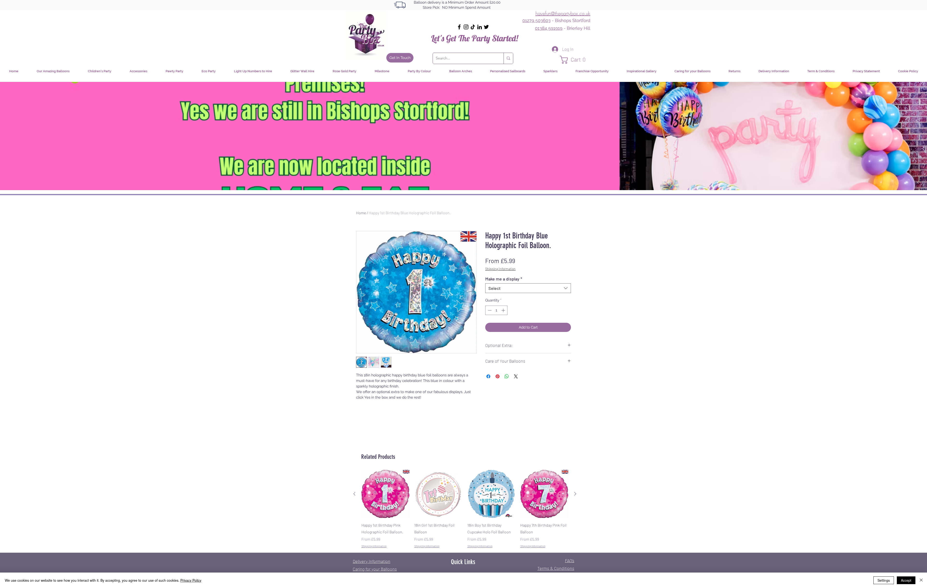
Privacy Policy (190, 580)
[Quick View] (385, 494)
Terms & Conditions (555, 568)
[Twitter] (486, 27)
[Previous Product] (354, 494)
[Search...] (508, 58)
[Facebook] (459, 27)
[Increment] (503, 310)
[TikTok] (473, 27)
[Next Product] (575, 494)
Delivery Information (371, 561)
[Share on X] (516, 376)
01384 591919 (548, 28)
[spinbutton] (496, 310)
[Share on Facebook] (488, 376)
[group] (464, 509)
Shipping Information (500, 269)
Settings (884, 580)
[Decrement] (489, 310)
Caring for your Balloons (375, 569)
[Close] (921, 580)
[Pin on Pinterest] (497, 376)
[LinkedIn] (479, 27)
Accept (906, 580)
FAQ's (569, 560)
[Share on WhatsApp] (507, 376)
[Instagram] (466, 27)
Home (361, 212)
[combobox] (528, 288)
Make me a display (503, 278)
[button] (575, 60)
